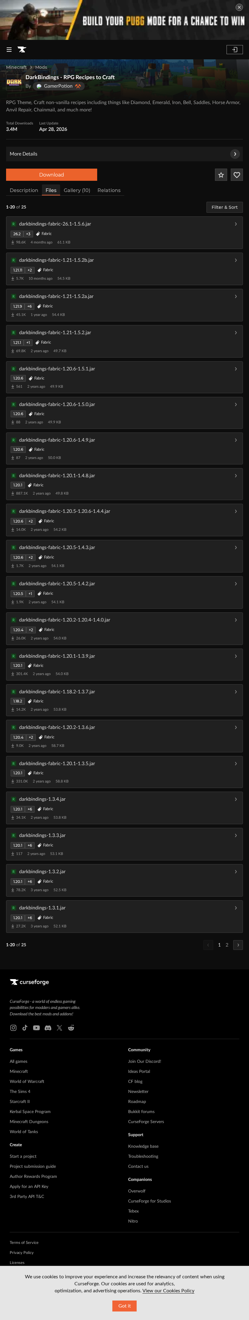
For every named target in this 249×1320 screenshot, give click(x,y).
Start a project (23, 1156)
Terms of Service (24, 1243)
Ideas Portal (139, 1072)
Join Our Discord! (144, 1061)
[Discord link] (48, 1027)
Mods (41, 67)
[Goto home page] (22, 49)
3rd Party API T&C (27, 1197)
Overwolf (136, 1191)
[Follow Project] (237, 175)
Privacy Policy (22, 1253)
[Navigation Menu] (9, 50)
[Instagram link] (13, 1027)
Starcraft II (20, 1102)
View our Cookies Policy (168, 1290)
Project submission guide (33, 1166)
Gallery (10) (77, 190)
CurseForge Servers (146, 1122)
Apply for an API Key (29, 1187)
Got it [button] (124, 1306)
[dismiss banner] (239, 7)
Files (51, 190)
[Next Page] (238, 945)
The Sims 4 (20, 1092)
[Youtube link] (36, 1027)
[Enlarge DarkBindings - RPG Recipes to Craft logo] (14, 82)
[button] (124, 232)
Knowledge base (143, 1146)
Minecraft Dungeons (29, 1122)
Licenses (17, 1263)
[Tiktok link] (25, 1027)
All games (18, 1061)
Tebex (133, 1211)
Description (24, 190)
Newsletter (138, 1092)
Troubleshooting (143, 1156)
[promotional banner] (124, 20)
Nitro (133, 1221)
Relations (109, 190)
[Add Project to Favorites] (221, 175)
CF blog (135, 1082)
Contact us (138, 1166)
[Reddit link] (71, 1027)
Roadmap (137, 1102)
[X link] (59, 1027)
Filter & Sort (225, 207)
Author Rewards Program (33, 1177)
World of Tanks (24, 1132)
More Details (23, 154)
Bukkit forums (141, 1112)
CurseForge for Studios (149, 1201)
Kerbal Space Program (30, 1112)
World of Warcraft (27, 1082)
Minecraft (16, 67)
